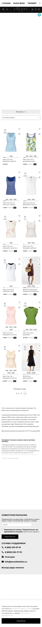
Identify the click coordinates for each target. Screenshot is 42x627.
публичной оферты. (31, 532)
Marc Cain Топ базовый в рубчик (9, 160)
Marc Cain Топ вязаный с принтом (10, 247)
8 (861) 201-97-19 (13, 547)
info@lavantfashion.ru (16, 561)
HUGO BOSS (15, 3)
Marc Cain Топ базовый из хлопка (10, 333)
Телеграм (10, 557)
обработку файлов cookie (22, 609)
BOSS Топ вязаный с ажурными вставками (31, 290)
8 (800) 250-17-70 (13, 552)
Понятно (21, 621)
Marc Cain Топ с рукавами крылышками (28, 334)
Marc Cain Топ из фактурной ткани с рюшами (30, 204)
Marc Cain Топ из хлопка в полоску (9, 203)
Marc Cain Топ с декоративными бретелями (29, 161)
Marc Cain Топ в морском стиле (8, 290)
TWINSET (28, 3)
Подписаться (10, 537)
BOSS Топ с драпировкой (28, 377)
